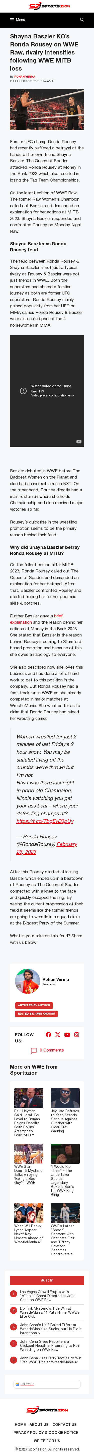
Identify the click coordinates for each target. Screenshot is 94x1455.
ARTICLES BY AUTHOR (34, 1005)
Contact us (64, 1425)
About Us (39, 1425)
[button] (82, 20)
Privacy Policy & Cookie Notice (46, 1433)
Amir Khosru (36, 1014)
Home (20, 1425)
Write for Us (47, 1441)
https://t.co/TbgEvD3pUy (44, 821)
